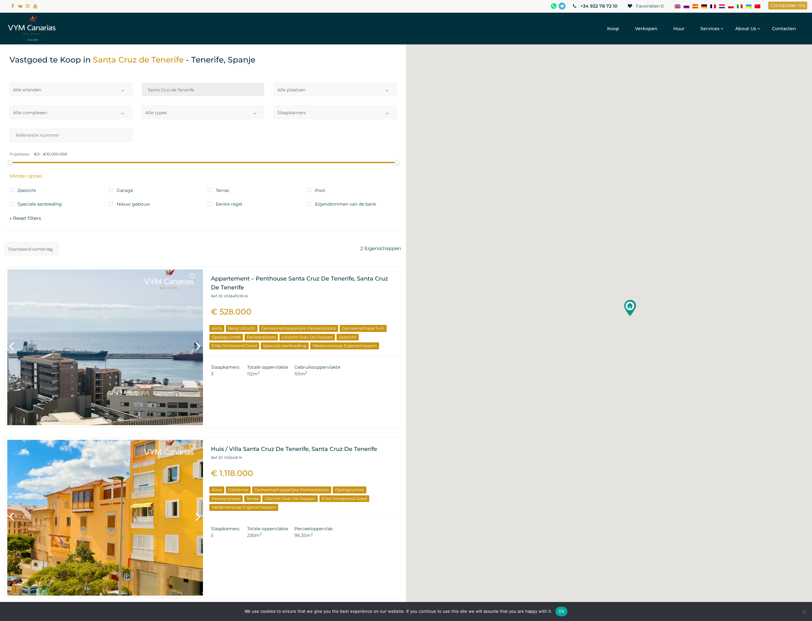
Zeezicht (348, 337)
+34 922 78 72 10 (598, 6)
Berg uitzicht (241, 328)
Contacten (784, 28)
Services (709, 28)
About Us (745, 28)
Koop (613, 28)
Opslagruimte (226, 337)
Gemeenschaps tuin (363, 328)
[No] (804, 611)
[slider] (10, 162)
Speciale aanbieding (284, 345)
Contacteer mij (787, 5)
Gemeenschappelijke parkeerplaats (298, 328)
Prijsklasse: (20, 154)
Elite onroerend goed (234, 345)
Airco (217, 328)
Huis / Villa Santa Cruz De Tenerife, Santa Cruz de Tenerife (294, 449)
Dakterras (238, 489)
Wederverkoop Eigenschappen (344, 345)
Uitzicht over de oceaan (307, 337)
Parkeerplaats (261, 337)
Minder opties (26, 176)
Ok (561, 611)
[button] (630, 308)
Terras (252, 498)
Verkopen (646, 28)
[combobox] (71, 89)
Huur (678, 28)
